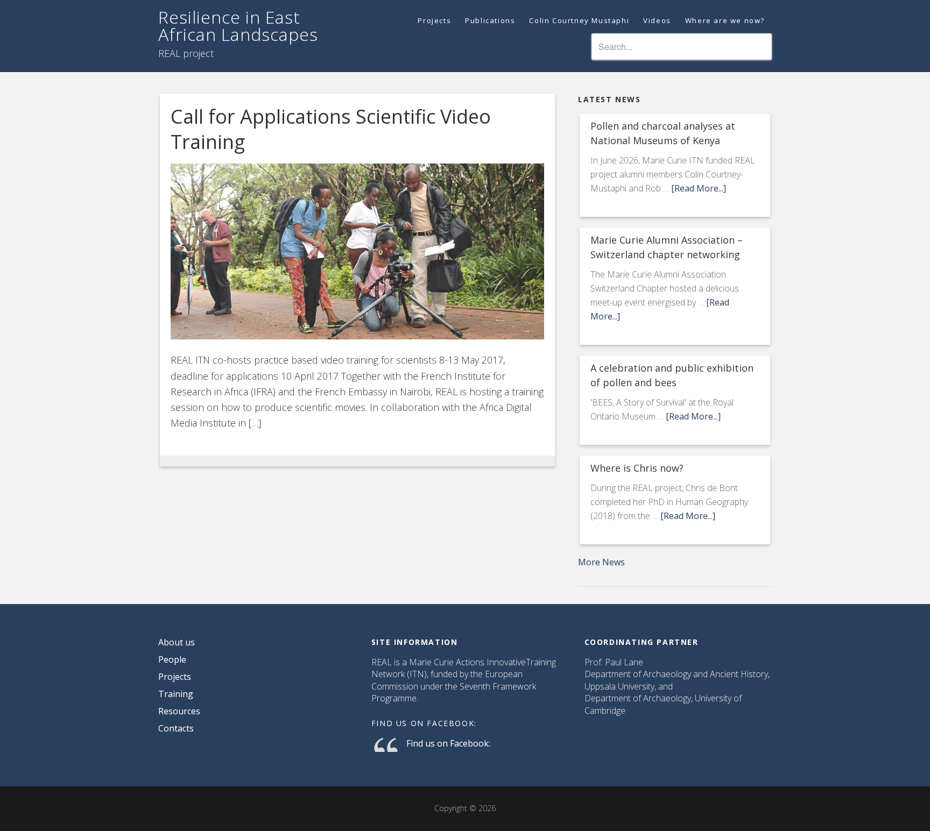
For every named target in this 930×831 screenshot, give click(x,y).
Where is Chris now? (637, 467)
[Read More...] (698, 188)
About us (176, 642)
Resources (179, 711)
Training (175, 694)
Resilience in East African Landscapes (238, 25)
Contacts (176, 728)
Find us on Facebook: (424, 723)
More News (601, 562)
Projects (174, 677)
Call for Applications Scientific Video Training (331, 129)
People (172, 659)
